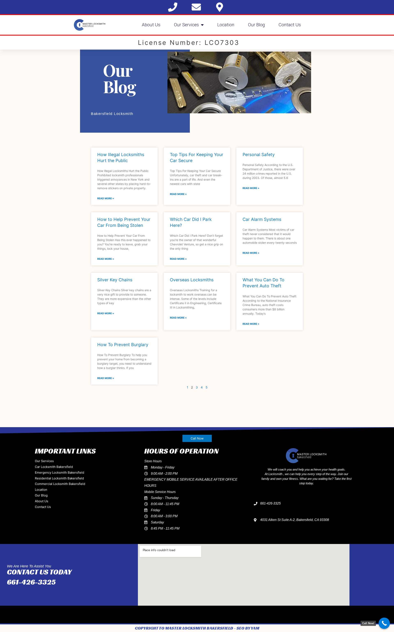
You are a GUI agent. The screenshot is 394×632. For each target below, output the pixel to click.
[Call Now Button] (384, 623)
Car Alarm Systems (262, 219)
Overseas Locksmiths (192, 279)
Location (225, 24)
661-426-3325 (31, 582)
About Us (151, 24)
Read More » (105, 198)
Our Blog (256, 24)
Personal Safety (259, 154)
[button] (197, 438)
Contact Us (289, 24)
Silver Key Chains (114, 279)
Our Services (186, 24)
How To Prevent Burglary (122, 344)
